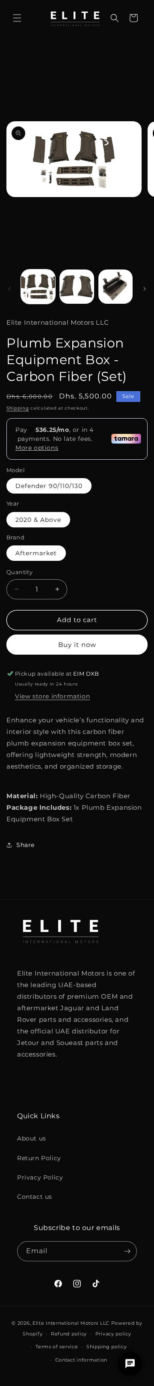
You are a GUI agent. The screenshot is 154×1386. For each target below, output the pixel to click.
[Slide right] (144, 288)
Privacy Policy (40, 1177)
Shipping (17, 408)
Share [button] (25, 845)
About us (31, 1138)
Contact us (34, 1196)
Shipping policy (106, 1347)
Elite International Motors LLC (71, 1323)
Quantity (19, 572)
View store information (52, 696)
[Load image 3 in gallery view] (115, 286)
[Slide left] (9, 288)
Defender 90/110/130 (49, 486)
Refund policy (69, 1334)
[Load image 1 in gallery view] (38, 286)
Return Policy (39, 1158)
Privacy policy (113, 1334)
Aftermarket (36, 553)
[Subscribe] (127, 1251)
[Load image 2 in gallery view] (76, 286)
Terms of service (57, 1347)
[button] (17, 18)
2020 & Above (38, 520)
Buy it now (77, 645)
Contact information (81, 1360)
